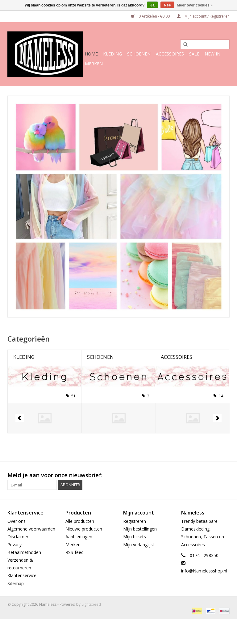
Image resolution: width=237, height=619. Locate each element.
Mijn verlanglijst (138, 544)
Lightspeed (91, 604)
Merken (94, 64)
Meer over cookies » (195, 5)
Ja (152, 5)
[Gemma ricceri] (119, 418)
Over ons (16, 521)
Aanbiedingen (78, 536)
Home (91, 54)
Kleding (112, 54)
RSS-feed (74, 552)
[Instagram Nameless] (225, 475)
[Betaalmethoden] (196, 610)
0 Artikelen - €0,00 (154, 16)
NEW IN (212, 54)
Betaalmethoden (24, 552)
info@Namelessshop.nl (204, 571)
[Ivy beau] (193, 418)
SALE (194, 54)
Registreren (134, 521)
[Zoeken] (183, 44)
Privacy (14, 544)
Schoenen (139, 54)
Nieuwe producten (83, 529)
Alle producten (79, 521)
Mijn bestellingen (140, 529)
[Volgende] (217, 418)
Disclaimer (17, 536)
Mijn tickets (134, 536)
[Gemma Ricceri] (44, 418)
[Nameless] (45, 54)
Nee (167, 5)
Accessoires (170, 54)
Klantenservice (21, 575)
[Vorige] (19, 418)
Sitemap (15, 583)
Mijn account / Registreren (207, 16)
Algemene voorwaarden (31, 529)
